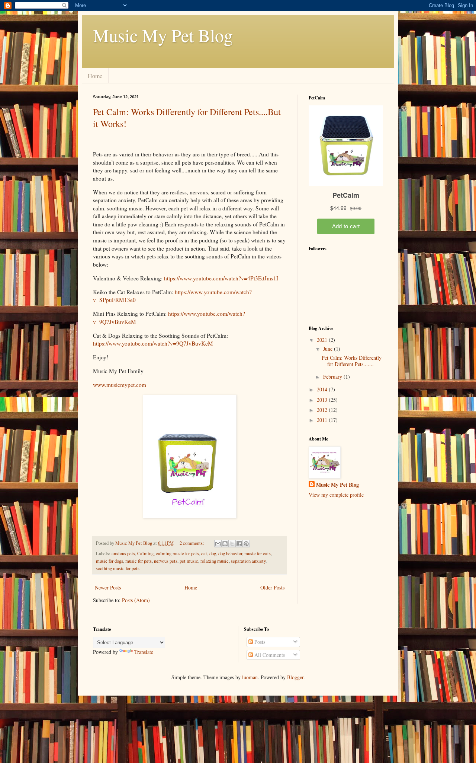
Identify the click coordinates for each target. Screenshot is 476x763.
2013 (323, 399)
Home (95, 76)
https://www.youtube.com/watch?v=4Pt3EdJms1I (221, 278)
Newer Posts (108, 587)
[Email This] (218, 543)
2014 (323, 389)
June (328, 348)
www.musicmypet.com (119, 384)
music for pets (138, 561)
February (333, 376)
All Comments (269, 654)
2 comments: (192, 543)
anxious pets (123, 553)
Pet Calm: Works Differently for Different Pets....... (352, 361)
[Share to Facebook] (239, 543)
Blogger (295, 677)
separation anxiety (248, 561)
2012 (323, 409)
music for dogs (109, 561)
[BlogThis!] (225, 543)
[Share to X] (232, 543)
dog (212, 553)
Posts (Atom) (136, 600)
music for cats (257, 553)
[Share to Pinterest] (246, 543)
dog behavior (230, 553)
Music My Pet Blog (163, 35)
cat (204, 553)
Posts (259, 641)
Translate (143, 651)
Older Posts (272, 587)
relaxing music (214, 561)
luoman (250, 677)
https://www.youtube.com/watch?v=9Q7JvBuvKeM (153, 343)
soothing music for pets (117, 568)
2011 (323, 419)
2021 (323, 339)
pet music (189, 561)
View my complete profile (336, 494)
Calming (145, 553)
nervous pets (165, 561)
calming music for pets (177, 553)
